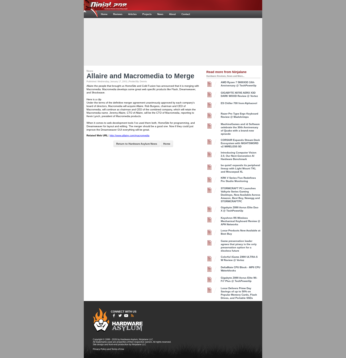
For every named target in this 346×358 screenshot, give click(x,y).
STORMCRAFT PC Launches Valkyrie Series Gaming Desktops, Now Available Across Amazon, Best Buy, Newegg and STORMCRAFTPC (240, 195)
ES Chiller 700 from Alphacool (239, 103)
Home (104, 14)
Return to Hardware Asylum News (136, 143)
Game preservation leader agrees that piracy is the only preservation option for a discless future (239, 246)
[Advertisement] (173, 41)
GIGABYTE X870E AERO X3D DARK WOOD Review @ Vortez (239, 94)
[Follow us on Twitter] (120, 315)
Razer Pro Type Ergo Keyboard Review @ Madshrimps (239, 115)
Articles (132, 14)
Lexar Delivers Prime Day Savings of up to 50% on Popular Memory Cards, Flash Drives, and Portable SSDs (239, 293)
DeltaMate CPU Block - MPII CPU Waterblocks (240, 269)
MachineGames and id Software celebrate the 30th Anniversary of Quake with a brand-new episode (240, 129)
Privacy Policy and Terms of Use (108, 349)
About (172, 14)
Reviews (117, 14)
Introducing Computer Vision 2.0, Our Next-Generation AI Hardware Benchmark (238, 156)
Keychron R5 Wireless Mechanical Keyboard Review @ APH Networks (240, 221)
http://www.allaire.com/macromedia (129, 135)
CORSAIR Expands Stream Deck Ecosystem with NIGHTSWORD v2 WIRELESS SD (240, 143)
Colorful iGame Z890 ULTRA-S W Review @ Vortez (239, 258)
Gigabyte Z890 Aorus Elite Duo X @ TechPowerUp (239, 209)
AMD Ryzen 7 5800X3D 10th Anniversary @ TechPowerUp (238, 84)
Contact (185, 14)
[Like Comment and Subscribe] (126, 315)
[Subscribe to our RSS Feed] (132, 315)
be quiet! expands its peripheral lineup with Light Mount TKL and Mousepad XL (240, 168)
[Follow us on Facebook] (114, 315)
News (160, 14)
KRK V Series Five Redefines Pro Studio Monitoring (238, 179)
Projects (147, 14)
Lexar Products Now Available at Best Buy (240, 232)
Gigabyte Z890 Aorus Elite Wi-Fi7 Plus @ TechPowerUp (239, 279)
